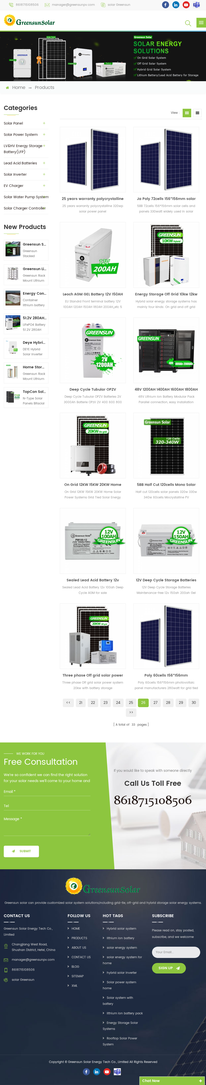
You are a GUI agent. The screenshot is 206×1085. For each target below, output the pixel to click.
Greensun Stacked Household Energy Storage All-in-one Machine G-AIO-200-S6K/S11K (35, 244)
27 (155, 703)
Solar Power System (21, 135)
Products (44, 88)
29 (181, 703)
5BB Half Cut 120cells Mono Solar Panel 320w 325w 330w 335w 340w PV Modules (166, 485)
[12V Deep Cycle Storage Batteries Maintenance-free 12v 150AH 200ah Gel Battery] (166, 540)
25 (131, 703)
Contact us (81, 957)
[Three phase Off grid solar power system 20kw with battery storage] (92, 636)
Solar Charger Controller (25, 208)
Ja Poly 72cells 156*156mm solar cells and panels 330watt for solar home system (166, 199)
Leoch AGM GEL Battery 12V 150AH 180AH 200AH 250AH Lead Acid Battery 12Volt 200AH (93, 294)
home (18, 88)
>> (131, 712)
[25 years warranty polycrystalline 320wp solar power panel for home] (92, 159)
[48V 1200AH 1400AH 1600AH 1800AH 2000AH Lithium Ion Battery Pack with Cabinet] (166, 350)
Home (76, 928)
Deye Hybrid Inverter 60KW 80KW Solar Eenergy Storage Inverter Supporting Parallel (35, 343)
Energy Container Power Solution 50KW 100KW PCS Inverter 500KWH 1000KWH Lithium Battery (35, 293)
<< (68, 703)
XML (74, 986)
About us (79, 947)
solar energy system (122, 947)
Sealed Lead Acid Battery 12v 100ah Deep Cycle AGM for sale (92, 580)
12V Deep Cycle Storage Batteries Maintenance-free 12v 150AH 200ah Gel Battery (166, 580)
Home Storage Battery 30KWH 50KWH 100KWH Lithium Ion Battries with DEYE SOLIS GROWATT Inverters (35, 367)
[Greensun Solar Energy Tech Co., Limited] (29, 20)
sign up (166, 968)
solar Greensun (119, 5)
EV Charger (13, 186)
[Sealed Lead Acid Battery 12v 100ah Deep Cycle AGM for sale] (92, 540)
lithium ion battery (120, 938)
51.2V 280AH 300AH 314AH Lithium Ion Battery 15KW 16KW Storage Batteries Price (35, 318)
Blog (75, 966)
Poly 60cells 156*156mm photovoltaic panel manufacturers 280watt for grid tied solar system (166, 676)
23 (106, 703)
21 (80, 703)
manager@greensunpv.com (73, 5)
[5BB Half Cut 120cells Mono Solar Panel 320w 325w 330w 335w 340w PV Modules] (166, 445)
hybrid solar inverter (122, 972)
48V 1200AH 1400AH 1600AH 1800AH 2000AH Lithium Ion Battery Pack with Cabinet (166, 390)
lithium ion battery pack (125, 1013)
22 (93, 703)
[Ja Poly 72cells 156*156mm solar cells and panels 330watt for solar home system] (166, 159)
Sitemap (78, 976)
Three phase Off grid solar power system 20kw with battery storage (93, 676)
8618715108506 (27, 5)
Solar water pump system (26, 197)
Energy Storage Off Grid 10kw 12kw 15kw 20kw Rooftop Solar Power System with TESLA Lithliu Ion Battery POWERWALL (166, 294)
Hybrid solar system (121, 928)
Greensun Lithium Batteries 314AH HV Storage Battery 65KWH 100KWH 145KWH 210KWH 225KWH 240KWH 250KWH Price (35, 269)
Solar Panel (13, 123)
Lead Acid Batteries (20, 163)
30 (194, 703)
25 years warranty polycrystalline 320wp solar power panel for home (93, 199)
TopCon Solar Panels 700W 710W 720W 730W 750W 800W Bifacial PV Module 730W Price (35, 392)
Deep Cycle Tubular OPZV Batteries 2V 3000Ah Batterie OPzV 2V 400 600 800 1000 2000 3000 (93, 390)
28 (168, 703)
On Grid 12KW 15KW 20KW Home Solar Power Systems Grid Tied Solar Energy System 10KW (92, 485)
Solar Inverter (15, 174)
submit (25, 851)
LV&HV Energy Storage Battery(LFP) (23, 149)
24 (118, 703)
